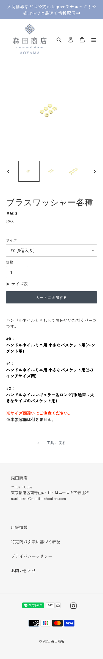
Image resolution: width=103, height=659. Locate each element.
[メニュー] (93, 39)
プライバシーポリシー (31, 556)
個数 (9, 262)
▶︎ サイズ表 (17, 284)
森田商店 (57, 641)
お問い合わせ (23, 570)
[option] (29, 171)
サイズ (11, 240)
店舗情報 (19, 527)
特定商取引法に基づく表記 (35, 541)
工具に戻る (55, 442)
